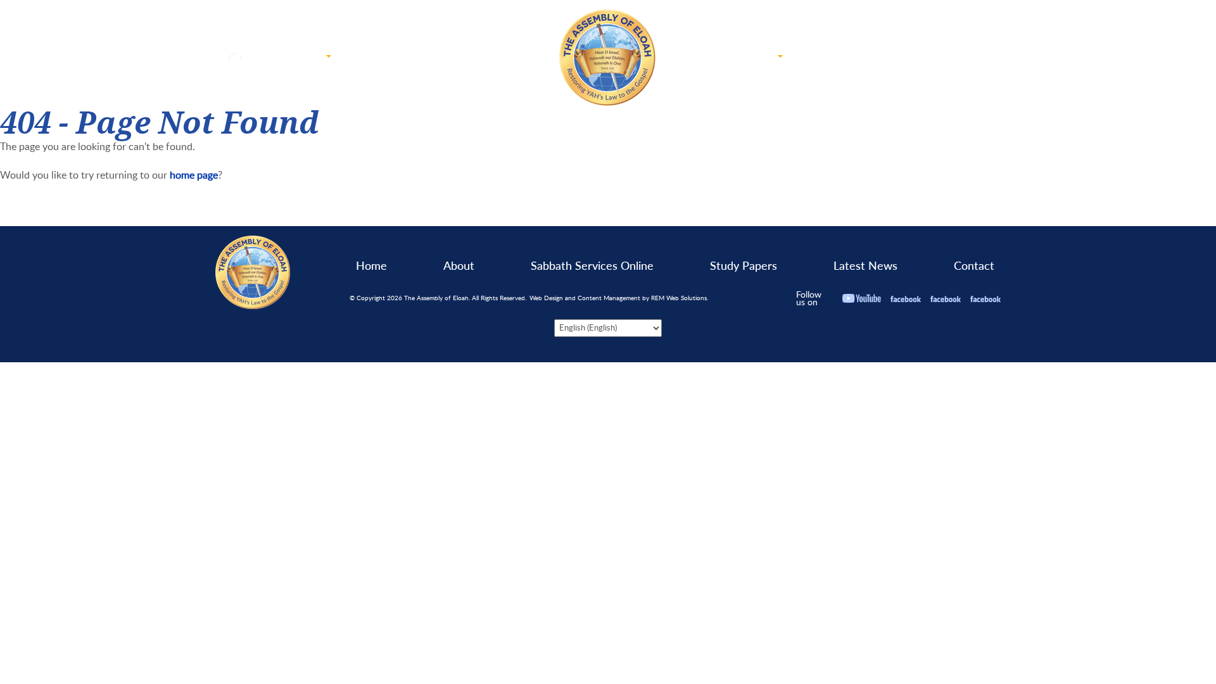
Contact (974, 265)
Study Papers (743, 265)
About (458, 265)
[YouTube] (861, 297)
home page (194, 175)
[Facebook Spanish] (985, 297)
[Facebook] (905, 297)
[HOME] (236, 58)
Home (371, 265)
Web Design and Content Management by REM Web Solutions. (618, 297)
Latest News (865, 265)
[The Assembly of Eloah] (608, 58)
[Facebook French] (945, 297)
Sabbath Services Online (592, 265)
